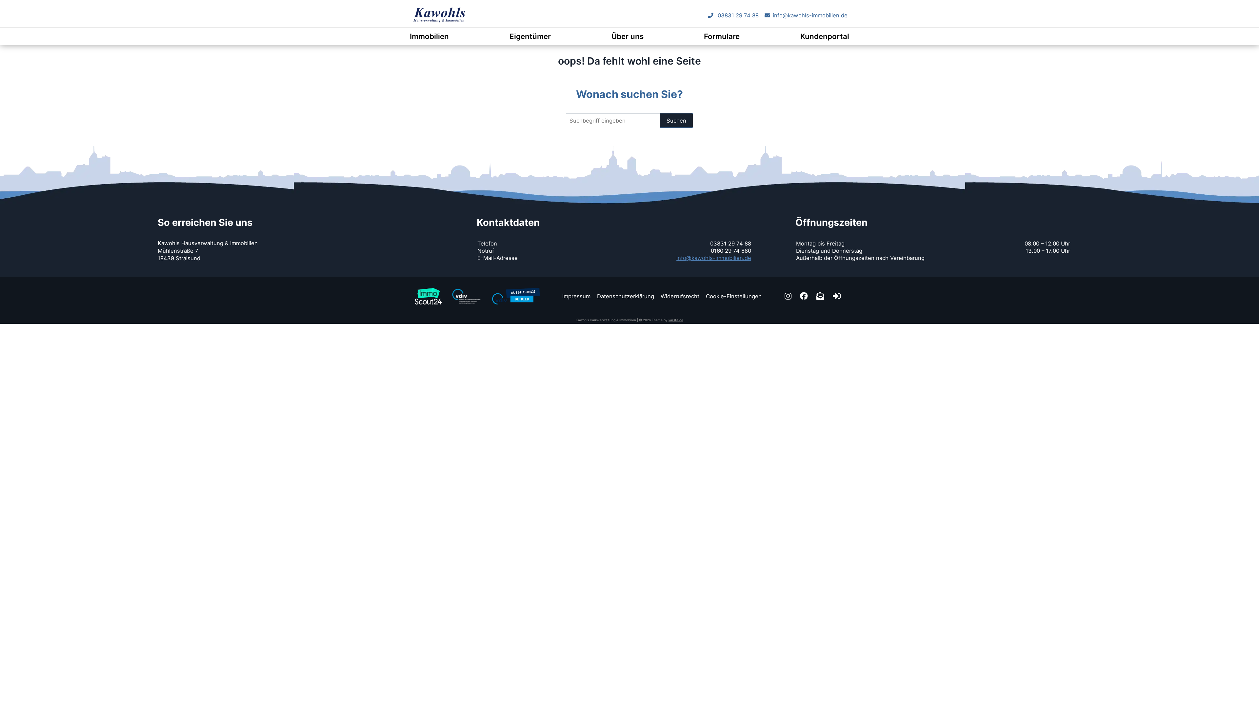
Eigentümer (530, 36)
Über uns (627, 36)
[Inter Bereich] (838, 296)
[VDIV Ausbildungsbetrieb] (516, 287)
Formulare (722, 36)
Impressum (576, 296)
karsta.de (676, 320)
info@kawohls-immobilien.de (810, 15)
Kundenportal (824, 36)
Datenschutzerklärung (625, 296)
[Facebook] (805, 296)
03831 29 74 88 (737, 15)
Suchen (676, 120)
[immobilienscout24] (428, 288)
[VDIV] (466, 288)
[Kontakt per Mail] (821, 296)
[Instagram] (789, 296)
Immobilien (429, 36)
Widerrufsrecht (680, 296)
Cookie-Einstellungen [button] (734, 296)
